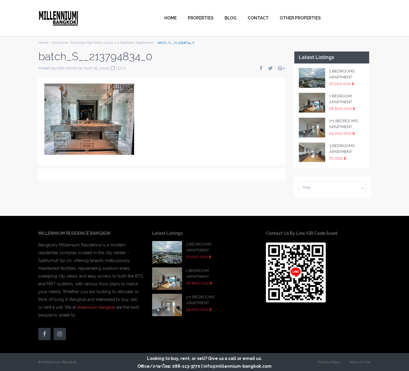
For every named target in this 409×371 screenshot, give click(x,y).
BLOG (231, 18)
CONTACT (258, 18)
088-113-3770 (186, 366)
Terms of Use (360, 362)
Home (43, 42)
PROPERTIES (200, 18)
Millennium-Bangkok (96, 307)
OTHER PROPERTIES (300, 18)
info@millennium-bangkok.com (237, 366)
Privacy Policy (329, 362)
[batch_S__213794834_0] (89, 118)
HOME (170, 18)
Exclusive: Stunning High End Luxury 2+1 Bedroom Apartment (102, 42)
